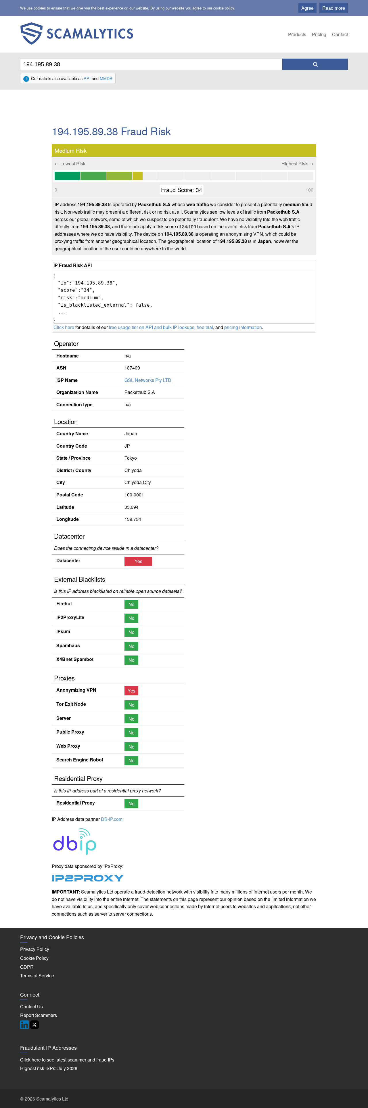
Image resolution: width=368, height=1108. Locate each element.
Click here (63, 327)
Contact (340, 34)
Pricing (319, 34)
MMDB (106, 78)
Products (297, 34)
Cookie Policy (34, 958)
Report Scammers (38, 1015)
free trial (205, 327)
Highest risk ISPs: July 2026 (48, 1068)
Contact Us (31, 1006)
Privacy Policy (34, 949)
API (87, 78)
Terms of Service (37, 975)
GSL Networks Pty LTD (147, 380)
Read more (333, 8)
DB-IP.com (111, 819)
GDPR (27, 967)
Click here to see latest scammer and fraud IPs (67, 1059)
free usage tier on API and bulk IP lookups (151, 327)
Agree (307, 8)
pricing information (243, 327)
